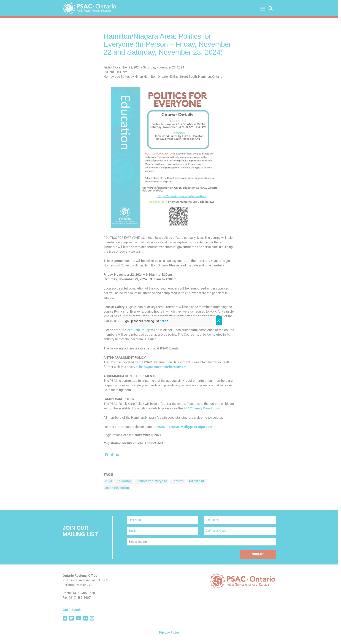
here (163, 321)
